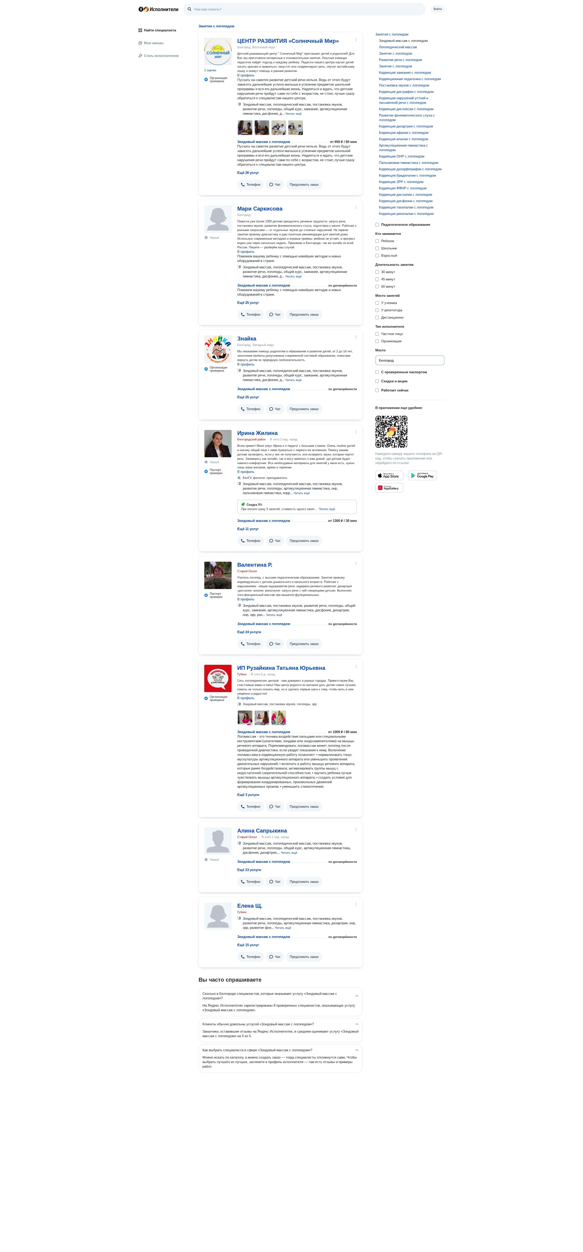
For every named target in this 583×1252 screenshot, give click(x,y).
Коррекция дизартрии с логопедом (406, 126)
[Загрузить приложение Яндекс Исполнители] (410, 432)
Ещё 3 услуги (248, 795)
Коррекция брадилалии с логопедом (407, 175)
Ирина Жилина (257, 433)
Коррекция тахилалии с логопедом (406, 207)
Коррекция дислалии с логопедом (405, 194)
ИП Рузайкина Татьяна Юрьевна (281, 668)
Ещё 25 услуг (248, 303)
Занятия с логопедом (391, 34)
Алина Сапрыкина (262, 831)
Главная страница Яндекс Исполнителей (158, 9)
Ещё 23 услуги (249, 870)
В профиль (245, 75)
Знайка (246, 338)
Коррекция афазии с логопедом (403, 133)
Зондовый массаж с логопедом (263, 142)
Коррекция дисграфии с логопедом (406, 92)
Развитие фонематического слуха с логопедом (407, 117)
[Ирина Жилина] (218, 443)
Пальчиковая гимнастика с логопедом (408, 163)
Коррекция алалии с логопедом (403, 139)
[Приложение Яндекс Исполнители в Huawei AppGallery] (389, 488)
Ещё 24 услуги (249, 632)
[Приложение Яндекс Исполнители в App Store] (389, 475)
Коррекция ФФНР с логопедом (403, 188)
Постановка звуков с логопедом (404, 85)
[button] (293, 113)
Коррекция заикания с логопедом (405, 72)
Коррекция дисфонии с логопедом (405, 201)
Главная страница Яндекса (140, 9)
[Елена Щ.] (218, 916)
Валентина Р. (254, 565)
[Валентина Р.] (218, 575)
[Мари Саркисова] (218, 219)
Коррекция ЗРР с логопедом (401, 182)
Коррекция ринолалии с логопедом (406, 214)
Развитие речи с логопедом (400, 60)
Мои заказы (154, 43)
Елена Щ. (249, 906)
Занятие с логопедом (395, 53)
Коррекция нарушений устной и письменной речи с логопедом (403, 100)
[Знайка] (218, 349)
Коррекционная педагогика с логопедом (410, 79)
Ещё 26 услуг (248, 173)
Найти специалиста (160, 30)
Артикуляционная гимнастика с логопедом (403, 147)
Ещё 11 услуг (248, 529)
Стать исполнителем (161, 56)
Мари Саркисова (259, 209)
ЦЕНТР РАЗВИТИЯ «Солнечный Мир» (288, 41)
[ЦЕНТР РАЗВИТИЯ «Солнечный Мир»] (218, 51)
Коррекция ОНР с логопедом (401, 156)
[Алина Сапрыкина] (218, 841)
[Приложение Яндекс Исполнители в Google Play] (422, 475)
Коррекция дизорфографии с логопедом (410, 169)
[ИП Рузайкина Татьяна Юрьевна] (218, 678)
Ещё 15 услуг (248, 945)
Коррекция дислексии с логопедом (406, 109)
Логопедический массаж (398, 47)
